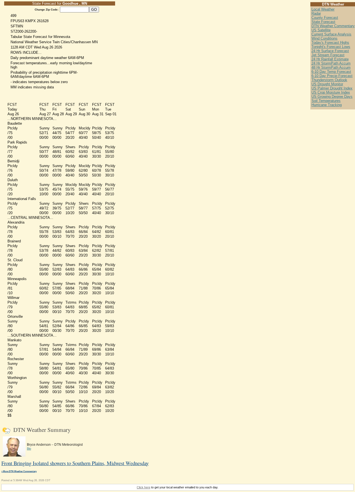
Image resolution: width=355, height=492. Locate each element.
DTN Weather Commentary (333, 26)
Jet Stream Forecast (327, 55)
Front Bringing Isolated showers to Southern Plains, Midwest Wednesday (75, 463)
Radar (316, 13)
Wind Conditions (324, 38)
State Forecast (323, 22)
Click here (143, 487)
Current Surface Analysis (331, 34)
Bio (29, 448)
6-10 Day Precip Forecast (332, 76)
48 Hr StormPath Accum (331, 67)
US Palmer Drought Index (332, 88)
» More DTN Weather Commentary (19, 471)
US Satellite (321, 30)
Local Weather (322, 9)
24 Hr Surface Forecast (330, 51)
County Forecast (324, 18)
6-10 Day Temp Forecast (331, 72)
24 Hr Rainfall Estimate (330, 59)
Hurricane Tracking (326, 105)
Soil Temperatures (326, 101)
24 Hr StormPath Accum (331, 63)
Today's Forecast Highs (330, 42)
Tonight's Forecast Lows (330, 47)
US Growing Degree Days (332, 96)
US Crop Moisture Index (330, 92)
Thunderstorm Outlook (329, 80)
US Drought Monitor (327, 84)
